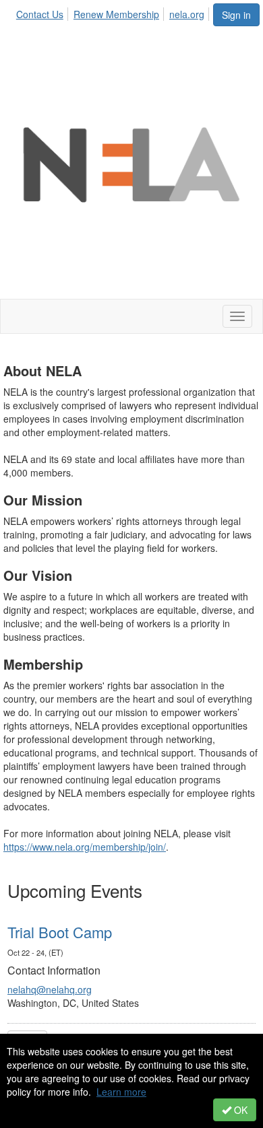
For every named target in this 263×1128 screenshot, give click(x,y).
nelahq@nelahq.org (49, 989)
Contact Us (39, 14)
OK (239, 1110)
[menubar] (114, 12)
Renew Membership (116, 14)
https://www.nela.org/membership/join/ (84, 846)
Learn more (121, 1091)
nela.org (186, 14)
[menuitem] (43, 12)
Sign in (236, 15)
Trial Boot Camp (59, 931)
